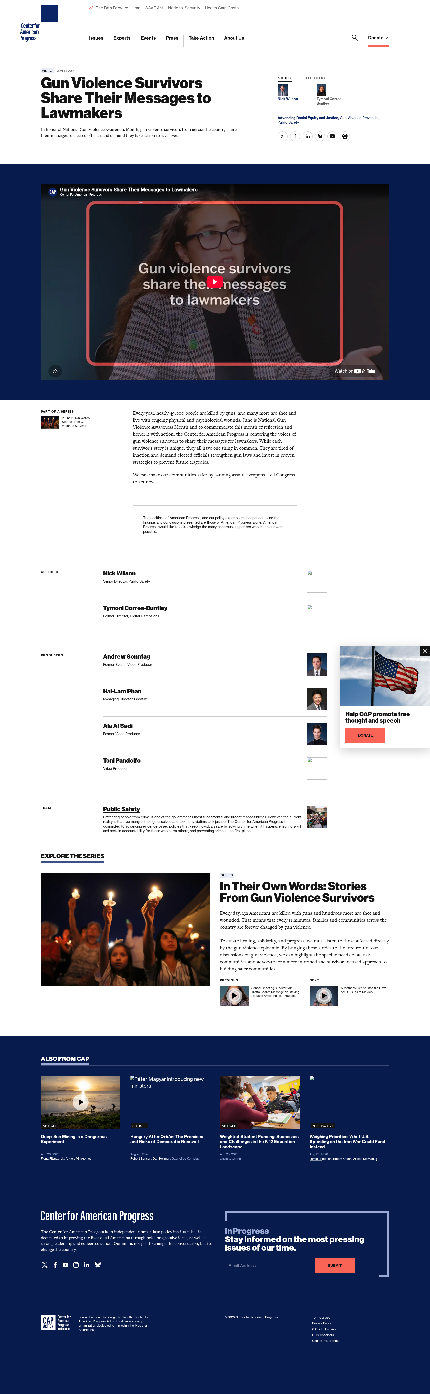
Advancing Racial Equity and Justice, (309, 118)
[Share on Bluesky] (320, 136)
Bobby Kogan (342, 1159)
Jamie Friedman (321, 1159)
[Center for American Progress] (50, 23)
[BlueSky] (97, 1265)
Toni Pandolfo (122, 760)
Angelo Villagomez (78, 1158)
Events (148, 38)
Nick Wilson (119, 573)
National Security (184, 7)
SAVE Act (154, 7)
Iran (136, 7)
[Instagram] (76, 1265)
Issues (96, 38)
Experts (122, 38)
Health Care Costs (221, 7)
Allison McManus (365, 1159)
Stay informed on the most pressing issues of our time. (294, 1239)
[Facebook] (55, 1265)
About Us (234, 38)
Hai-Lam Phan (122, 691)
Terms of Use (321, 1317)
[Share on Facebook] (295, 136)
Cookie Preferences (326, 1341)
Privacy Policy (322, 1323)
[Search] (355, 40)
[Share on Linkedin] (308, 136)
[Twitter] (45, 1265)
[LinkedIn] (87, 1265)
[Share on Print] (345, 136)
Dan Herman (161, 1158)
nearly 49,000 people (177, 413)
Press (172, 38)
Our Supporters (323, 1335)
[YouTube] (66, 1265)
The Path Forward (112, 7)
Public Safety (288, 122)
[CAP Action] (57, 1322)
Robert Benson (140, 1158)
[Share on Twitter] (283, 136)
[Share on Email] (332, 136)
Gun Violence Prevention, (360, 118)
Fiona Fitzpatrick (52, 1158)
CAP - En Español (324, 1329)
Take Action (201, 38)
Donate (376, 38)
